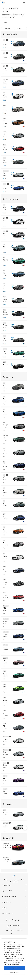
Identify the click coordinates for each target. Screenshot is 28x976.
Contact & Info (6, 885)
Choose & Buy (6, 902)
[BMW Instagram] (13, 920)
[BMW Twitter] (10, 920)
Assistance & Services (9, 896)
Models (4, 908)
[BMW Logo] (3, 2)
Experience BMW (7, 891)
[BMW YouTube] (16, 920)
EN (11, 934)
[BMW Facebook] (7, 920)
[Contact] (25, 828)
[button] (2, 29)
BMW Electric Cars (8, 913)
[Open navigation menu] (24, 2)
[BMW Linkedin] (19, 920)
